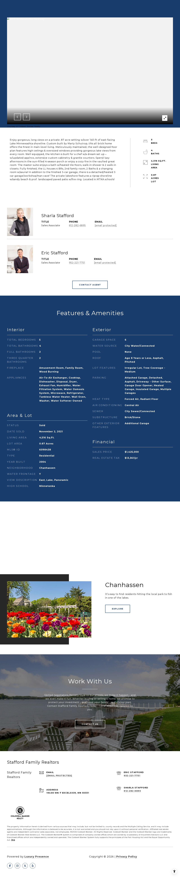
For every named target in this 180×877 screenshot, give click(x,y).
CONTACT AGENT (90, 285)
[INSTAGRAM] (17, 866)
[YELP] (32, 866)
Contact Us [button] (90, 724)
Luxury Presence (36, 856)
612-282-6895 (77, 225)
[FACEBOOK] (10, 866)
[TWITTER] (25, 866)
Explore (117, 609)
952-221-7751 (77, 262)
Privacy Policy (126, 856)
